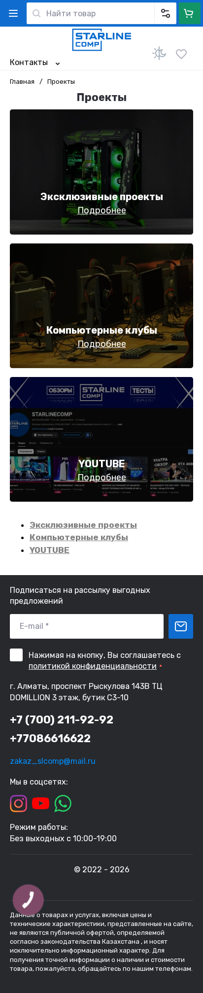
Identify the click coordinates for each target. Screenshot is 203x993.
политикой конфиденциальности (93, 666)
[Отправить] (181, 626)
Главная (22, 81)
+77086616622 (50, 738)
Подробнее (101, 210)
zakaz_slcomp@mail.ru (53, 761)
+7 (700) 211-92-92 (61, 719)
